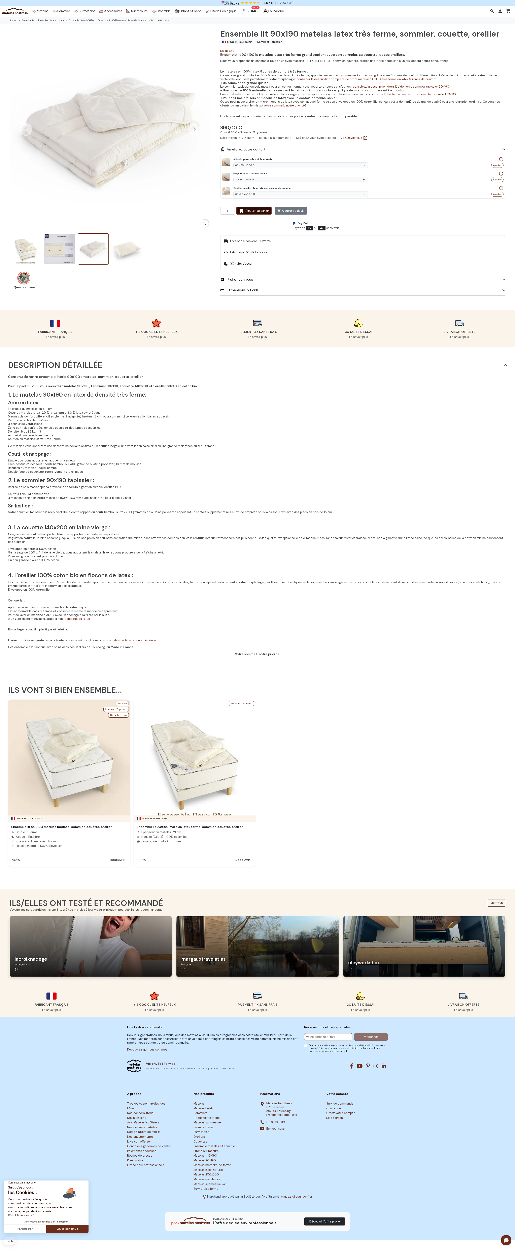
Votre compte (337, 1094)
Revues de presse (139, 1156)
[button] (492, 11)
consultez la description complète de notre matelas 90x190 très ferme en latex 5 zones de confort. (366, 79)
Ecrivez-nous (275, 1129)
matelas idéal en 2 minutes (261, 3)
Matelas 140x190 (205, 1156)
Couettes (200, 1142)
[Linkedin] (384, 1066)
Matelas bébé (203, 1108)
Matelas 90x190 (205, 1160)
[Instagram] (376, 1066)
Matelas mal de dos (207, 1179)
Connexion (333, 1108)
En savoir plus (355, 138)
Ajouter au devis (290, 211)
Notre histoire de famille (144, 1132)
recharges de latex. (77, 619)
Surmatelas (201, 1132)
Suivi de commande (339, 1104)
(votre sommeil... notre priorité (283, 105)
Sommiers (200, 1113)
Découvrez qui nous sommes (147, 1049)
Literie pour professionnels (145, 1165)
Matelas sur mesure (207, 1123)
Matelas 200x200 (206, 1175)
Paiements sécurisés (141, 1151)
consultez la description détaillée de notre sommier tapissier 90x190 (401, 87)
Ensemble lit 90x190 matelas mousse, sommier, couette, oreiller (61, 827)
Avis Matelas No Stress (143, 1123)
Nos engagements (140, 1137)
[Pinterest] (368, 1066)
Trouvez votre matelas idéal (146, 1104)
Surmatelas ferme (206, 1189)
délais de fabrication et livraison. (134, 640)
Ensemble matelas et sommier (215, 1146)
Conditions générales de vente (148, 1146)
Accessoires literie (207, 1118)
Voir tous (496, 903)
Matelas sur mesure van (210, 1184)
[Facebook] (351, 1066)
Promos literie (203, 1127)
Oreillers (199, 1137)
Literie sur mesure (206, 1151)
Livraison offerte (138, 1142)
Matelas (199, 1104)
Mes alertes (334, 1118)
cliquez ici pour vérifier (296, 1197)
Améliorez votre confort (242, 149)
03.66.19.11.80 (275, 1122)
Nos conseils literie (140, 1113)
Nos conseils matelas (142, 1127)
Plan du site (135, 1160)
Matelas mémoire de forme (212, 1165)
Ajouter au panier (254, 210)
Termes (169, 1064)
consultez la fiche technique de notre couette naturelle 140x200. (411, 94)
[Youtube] (359, 1066)
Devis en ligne (136, 1118)
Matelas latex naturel (208, 1170)
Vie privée (153, 1064)
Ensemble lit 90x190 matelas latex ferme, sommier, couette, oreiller (190, 827)
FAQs (130, 1108)
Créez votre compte (340, 1113)
